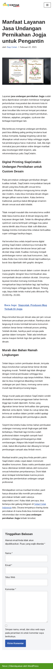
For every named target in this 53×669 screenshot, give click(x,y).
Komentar (10, 589)
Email (8, 565)
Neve (4, 666)
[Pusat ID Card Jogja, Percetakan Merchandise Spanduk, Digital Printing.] (11, 5)
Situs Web (10, 577)
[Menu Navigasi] (47, 4)
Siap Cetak (12, 47)
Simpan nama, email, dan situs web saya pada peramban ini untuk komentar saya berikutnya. (25, 633)
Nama (9, 553)
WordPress (33, 666)
